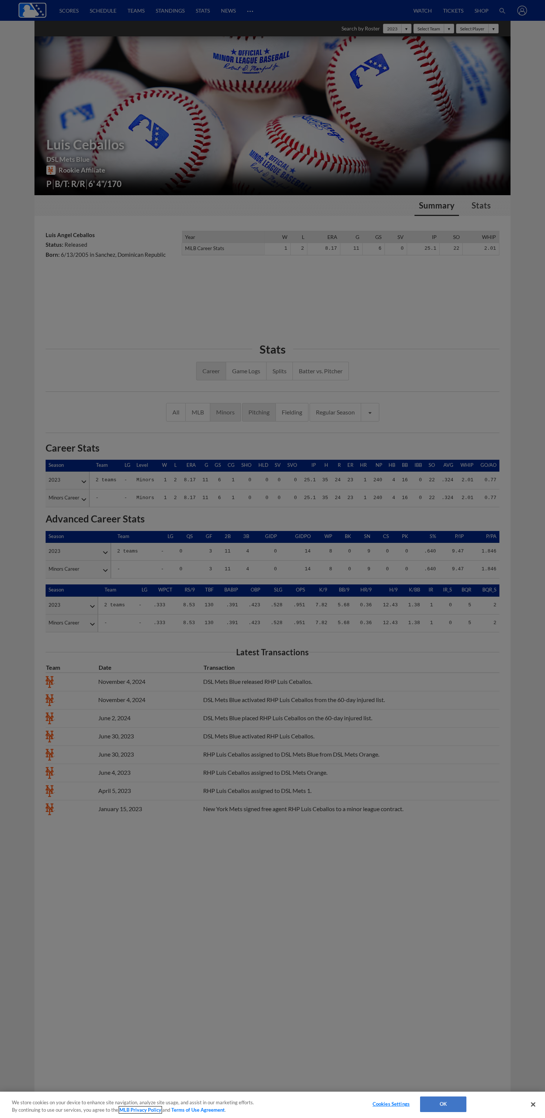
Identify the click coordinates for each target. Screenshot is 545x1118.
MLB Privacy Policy (140, 1110)
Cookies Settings (391, 1104)
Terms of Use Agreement (198, 1110)
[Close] (533, 1104)
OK (443, 1104)
